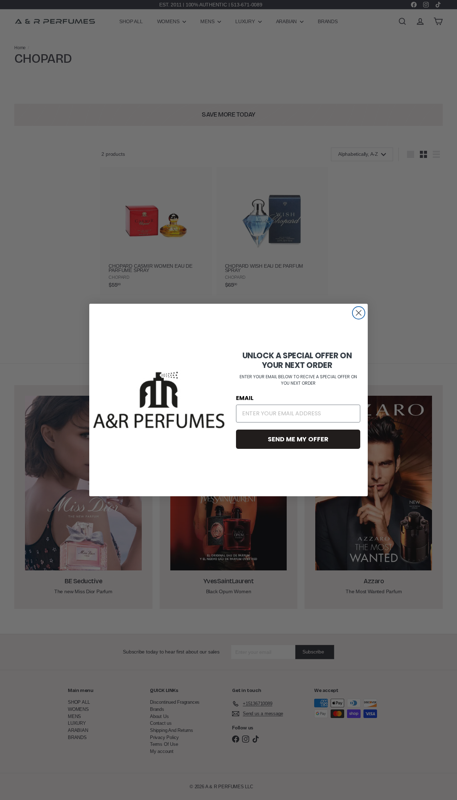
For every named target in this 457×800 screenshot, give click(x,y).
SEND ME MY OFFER (298, 439)
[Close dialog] (358, 313)
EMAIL (244, 398)
